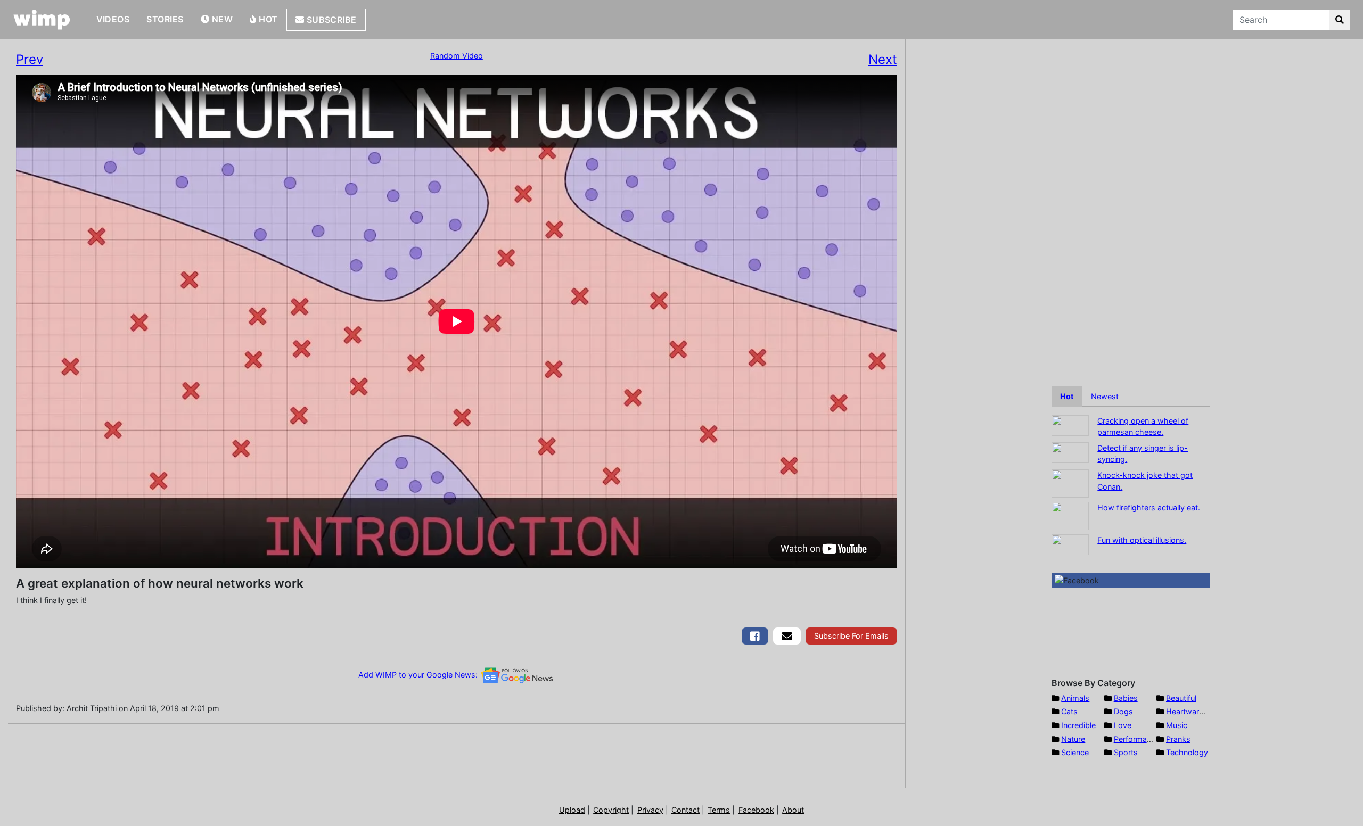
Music (1176, 725)
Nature (1073, 739)
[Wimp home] (42, 19)
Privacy (650, 809)
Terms (719, 809)
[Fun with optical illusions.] (1070, 543)
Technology (1187, 752)
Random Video (456, 55)
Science (1075, 752)
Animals (1075, 698)
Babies (1126, 698)
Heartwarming (1191, 711)
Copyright (611, 809)
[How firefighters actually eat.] (1070, 514)
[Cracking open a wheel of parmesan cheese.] (1070, 424)
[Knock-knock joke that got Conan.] (1070, 482)
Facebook (756, 809)
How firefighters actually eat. (1148, 507)
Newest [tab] (1105, 396)
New (221, 19)
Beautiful (1181, 698)
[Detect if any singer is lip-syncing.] (1070, 451)
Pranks (1178, 739)
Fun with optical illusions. (1141, 539)
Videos (113, 19)
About (793, 809)
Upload (572, 809)
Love (1122, 725)
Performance (1137, 739)
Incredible (1078, 725)
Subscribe (330, 19)
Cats (1069, 711)
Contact (685, 809)
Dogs (1123, 711)
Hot (267, 19)
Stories (164, 19)
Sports (1126, 752)
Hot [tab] (1067, 396)
